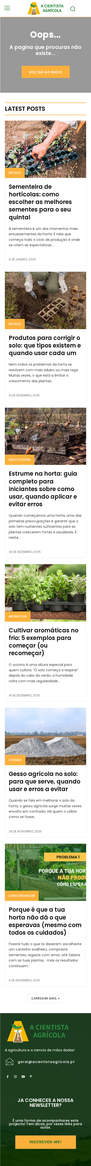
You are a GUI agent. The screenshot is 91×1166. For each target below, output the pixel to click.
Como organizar (21, 896)
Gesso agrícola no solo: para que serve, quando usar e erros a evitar (44, 781)
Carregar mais (44, 998)
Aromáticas (17, 616)
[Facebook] (7, 1076)
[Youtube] (23, 1076)
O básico (15, 760)
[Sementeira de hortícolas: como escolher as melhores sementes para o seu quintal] (45, 149)
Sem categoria (19, 460)
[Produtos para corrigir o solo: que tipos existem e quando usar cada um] (45, 300)
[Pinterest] (30, 1076)
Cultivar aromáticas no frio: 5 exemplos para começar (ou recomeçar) (43, 641)
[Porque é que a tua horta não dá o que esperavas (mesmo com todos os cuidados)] (45, 872)
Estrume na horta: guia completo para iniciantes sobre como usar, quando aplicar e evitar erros (43, 489)
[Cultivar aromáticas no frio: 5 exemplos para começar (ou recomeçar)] (45, 593)
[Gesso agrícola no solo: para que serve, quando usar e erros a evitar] (45, 736)
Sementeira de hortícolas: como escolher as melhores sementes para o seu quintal (40, 202)
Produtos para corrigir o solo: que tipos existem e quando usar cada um (45, 345)
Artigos (14, 173)
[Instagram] (15, 1076)
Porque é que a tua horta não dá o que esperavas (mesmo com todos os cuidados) (45, 921)
